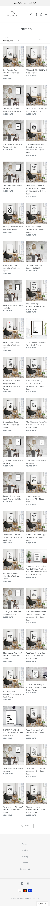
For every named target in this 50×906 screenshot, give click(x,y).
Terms (25, 863)
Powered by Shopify (32, 898)
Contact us (25, 869)
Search (25, 844)
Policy (25, 850)
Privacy (25, 856)
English (40, 904)
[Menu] (46, 14)
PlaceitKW (20, 898)
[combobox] (42, 904)
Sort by (5, 37)
